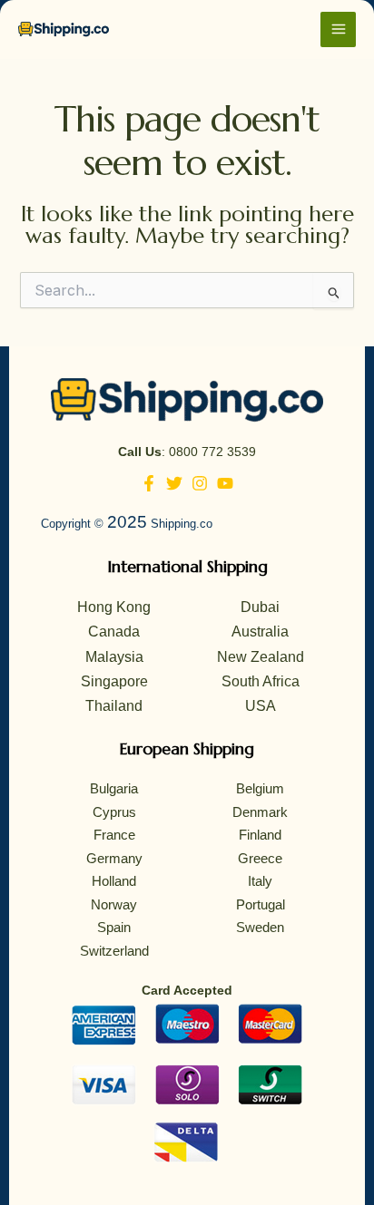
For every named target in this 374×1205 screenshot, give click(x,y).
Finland (260, 834)
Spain (114, 927)
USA (260, 706)
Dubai (260, 607)
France (114, 834)
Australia (260, 631)
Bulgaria (114, 788)
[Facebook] (149, 483)
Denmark (260, 812)
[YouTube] (225, 483)
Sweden (260, 927)
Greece (260, 858)
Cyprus (114, 812)
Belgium (260, 788)
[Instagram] (200, 483)
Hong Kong (114, 607)
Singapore (114, 681)
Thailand (114, 706)
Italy (260, 881)
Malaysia (114, 657)
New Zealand (260, 657)
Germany (114, 858)
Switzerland (114, 950)
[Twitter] (174, 483)
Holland (114, 881)
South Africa (260, 681)
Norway (114, 904)
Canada (114, 631)
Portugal (260, 904)
